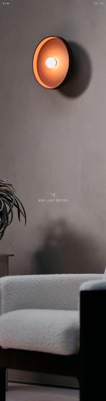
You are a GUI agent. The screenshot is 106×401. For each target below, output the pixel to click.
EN (8, 3)
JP (4, 3)
